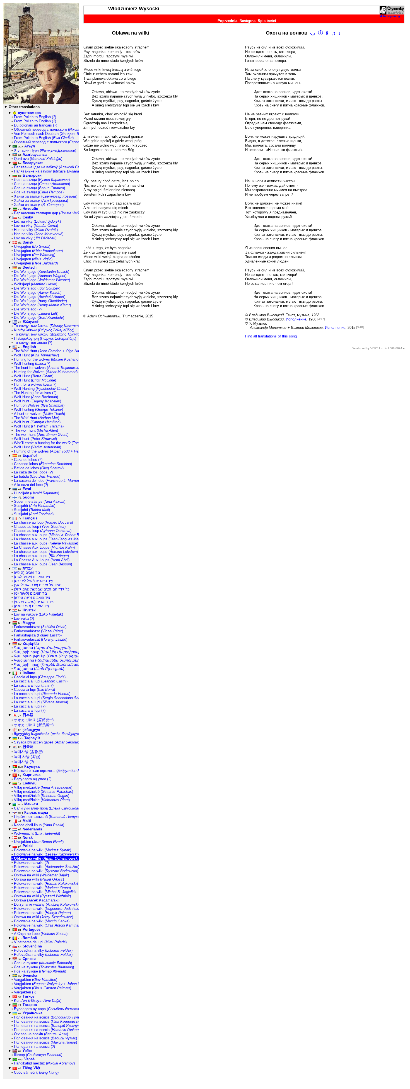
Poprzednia (227, 21)
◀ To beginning (390, 16)
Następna (247, 21)
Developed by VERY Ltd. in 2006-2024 (377, 348)
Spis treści (267, 21)
